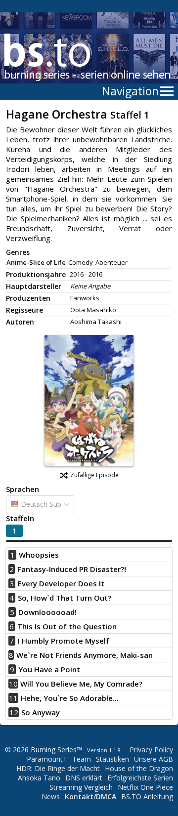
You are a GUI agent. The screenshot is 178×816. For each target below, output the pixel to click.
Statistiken (112, 759)
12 (13, 712)
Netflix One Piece (145, 787)
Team (81, 759)
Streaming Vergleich (81, 787)
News (51, 796)
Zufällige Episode (94, 475)
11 (13, 698)
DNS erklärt (83, 777)
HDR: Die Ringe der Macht (58, 768)
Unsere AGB (153, 759)
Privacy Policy (151, 749)
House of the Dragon (139, 768)
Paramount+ (47, 759)
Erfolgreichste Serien (140, 777)
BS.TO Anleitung (147, 796)
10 (13, 684)
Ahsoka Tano (39, 777)
